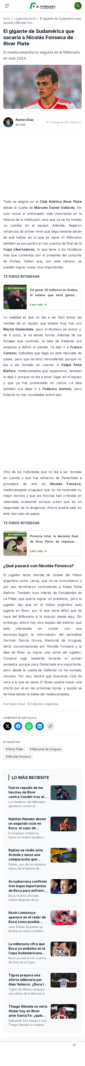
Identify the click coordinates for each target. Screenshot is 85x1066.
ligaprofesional (25, 18)
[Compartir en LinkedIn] (39, 726)
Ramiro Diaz (25, 119)
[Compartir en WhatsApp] (29, 726)
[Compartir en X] (7, 726)
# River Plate (14, 749)
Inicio (6, 18)
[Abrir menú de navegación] (7, 6)
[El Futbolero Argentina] (43, 5)
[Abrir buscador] (78, 6)
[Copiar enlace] (50, 726)
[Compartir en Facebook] (18, 726)
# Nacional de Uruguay (45, 749)
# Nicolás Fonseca (18, 756)
